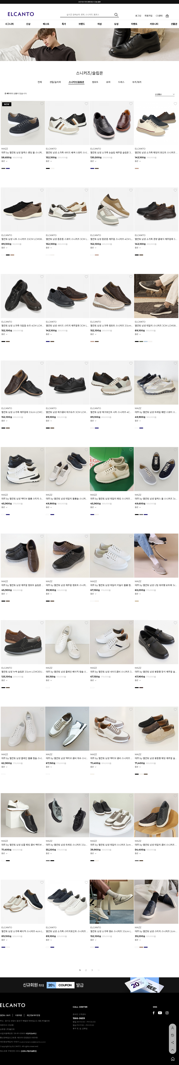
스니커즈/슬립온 (76, 82)
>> (99, 970)
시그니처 (9, 24)
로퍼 (108, 82)
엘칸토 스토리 (5, 1015)
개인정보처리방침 (33, 1015)
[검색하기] (116, 14)
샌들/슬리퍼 (55, 82)
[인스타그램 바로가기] (167, 1013)
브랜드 (82, 24)
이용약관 (18, 1015)
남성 (116, 24)
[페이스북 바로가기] (153, 1013)
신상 (28, 24)
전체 (40, 82)
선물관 (174, 24)
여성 (99, 24)
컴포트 (95, 82)
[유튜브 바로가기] (160, 1013)
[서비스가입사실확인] (28, 1051)
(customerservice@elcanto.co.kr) (32, 1042)
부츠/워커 (136, 82)
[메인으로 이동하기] (21, 12)
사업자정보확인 (31, 1033)
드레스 (121, 82)
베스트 (46, 24)
